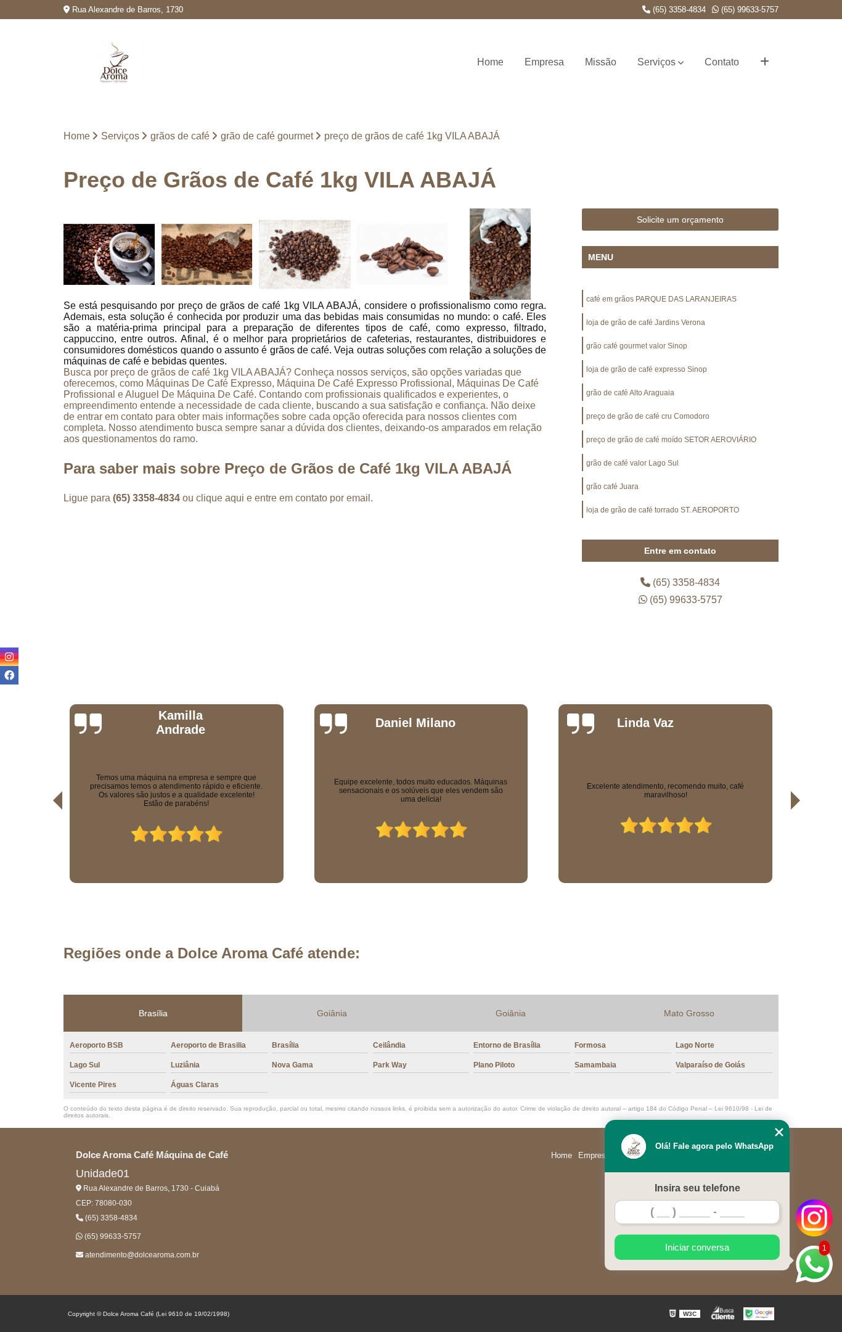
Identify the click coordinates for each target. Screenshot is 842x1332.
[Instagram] (9, 657)
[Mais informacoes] (765, 62)
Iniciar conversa (697, 1247)
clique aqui (220, 498)
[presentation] (40, 848)
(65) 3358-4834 (678, 9)
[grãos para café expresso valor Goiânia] (500, 254)
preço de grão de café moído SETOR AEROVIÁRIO (671, 439)
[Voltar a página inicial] (114, 62)
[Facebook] (9, 675)
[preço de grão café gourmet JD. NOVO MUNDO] (305, 254)
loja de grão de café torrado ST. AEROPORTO (662, 510)
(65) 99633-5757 (749, 9)
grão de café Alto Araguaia (630, 392)
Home (490, 62)
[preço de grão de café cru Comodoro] (403, 254)
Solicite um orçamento (680, 219)
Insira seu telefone (697, 1188)
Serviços (656, 62)
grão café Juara (612, 486)
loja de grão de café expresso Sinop (646, 369)
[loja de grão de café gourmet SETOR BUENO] (207, 254)
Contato (722, 62)
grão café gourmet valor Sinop (636, 346)
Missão (600, 62)
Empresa (544, 62)
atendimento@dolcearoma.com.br (141, 1255)
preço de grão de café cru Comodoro (647, 416)
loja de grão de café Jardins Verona (645, 322)
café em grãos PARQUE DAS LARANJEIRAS (661, 299)
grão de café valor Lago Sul (632, 463)
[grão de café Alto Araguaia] (109, 254)
